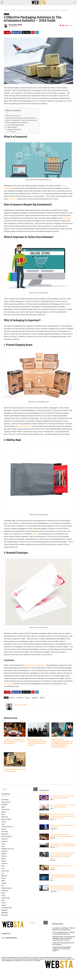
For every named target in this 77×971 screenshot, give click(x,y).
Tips (3, 900)
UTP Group (8, 684)
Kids (3, 866)
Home (6, 10)
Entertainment (6, 836)
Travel (3, 905)
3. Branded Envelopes (13, 129)
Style (3, 895)
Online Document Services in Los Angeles (14, 770)
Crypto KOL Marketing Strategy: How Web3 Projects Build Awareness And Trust (62, 877)
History (4, 856)
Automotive (5, 809)
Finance (4, 841)
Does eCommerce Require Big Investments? (21, 118)
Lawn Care (5, 871)
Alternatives (5, 802)
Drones (3, 829)
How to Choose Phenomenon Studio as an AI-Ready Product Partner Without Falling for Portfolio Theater (62, 743)
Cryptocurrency (7, 826)
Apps (3, 807)
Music (3, 878)
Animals (4, 804)
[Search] (74, 2)
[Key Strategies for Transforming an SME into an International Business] (38, 724)
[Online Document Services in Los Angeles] (15, 754)
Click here (12, 199)
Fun (2, 846)
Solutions (42, 697)
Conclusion (12, 131)
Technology (5, 898)
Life (2, 873)
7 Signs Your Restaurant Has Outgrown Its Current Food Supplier (14, 741)
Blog (3, 814)
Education (5, 834)
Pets (2, 885)
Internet (4, 863)
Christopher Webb (15, 25)
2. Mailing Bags (11, 127)
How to (3, 861)
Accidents (4, 799)
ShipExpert (67, 218)
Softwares (4, 890)
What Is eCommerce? (13, 116)
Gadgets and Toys (7, 849)
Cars (3, 824)
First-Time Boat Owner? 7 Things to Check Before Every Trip (62, 806)
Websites (4, 910)
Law (2, 868)
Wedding (4, 912)
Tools (3, 903)
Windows (4, 915)
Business (12, 10)
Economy (4, 831)
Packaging (34, 697)
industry (27, 697)
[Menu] (2, 2)
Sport (3, 893)
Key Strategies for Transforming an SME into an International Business (37, 742)
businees (12, 697)
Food (3, 844)
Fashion (4, 839)
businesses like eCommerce (34, 665)
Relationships (6, 888)
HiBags (35, 534)
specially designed (25, 426)
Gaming (4, 851)
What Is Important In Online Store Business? (21, 120)
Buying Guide (6, 819)
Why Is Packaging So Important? (17, 122)
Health (3, 853)
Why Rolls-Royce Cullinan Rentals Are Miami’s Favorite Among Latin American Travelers (62, 816)
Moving (4, 876)
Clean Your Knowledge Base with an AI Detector (63, 943)
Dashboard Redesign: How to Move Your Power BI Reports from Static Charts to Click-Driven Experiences (62, 888)
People (3, 883)
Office (3, 881)
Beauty (3, 812)
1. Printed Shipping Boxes (15, 125)
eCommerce (20, 697)
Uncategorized (6, 908)
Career (3, 822)
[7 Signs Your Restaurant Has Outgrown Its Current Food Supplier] (15, 724)
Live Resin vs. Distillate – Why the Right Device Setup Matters (62, 797)
